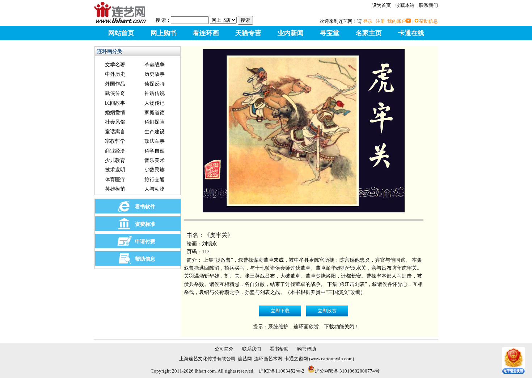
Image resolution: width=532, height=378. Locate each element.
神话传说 (154, 93)
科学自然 (154, 151)
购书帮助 (306, 349)
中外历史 (115, 74)
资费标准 (145, 224)
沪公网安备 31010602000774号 (347, 371)
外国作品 (115, 84)
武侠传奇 (115, 93)
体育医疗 (115, 179)
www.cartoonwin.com (331, 358)
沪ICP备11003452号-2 (281, 371)
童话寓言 (115, 131)
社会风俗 (115, 122)
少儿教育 (115, 160)
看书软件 (145, 206)
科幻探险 (154, 122)
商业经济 (115, 151)
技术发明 (115, 170)
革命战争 (154, 64)
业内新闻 (291, 33)
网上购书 (164, 33)
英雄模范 (115, 189)
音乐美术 (154, 160)
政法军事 (154, 141)
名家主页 (369, 33)
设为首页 (381, 5)
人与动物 (154, 189)
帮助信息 (428, 21)
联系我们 (428, 5)
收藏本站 (405, 5)
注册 (380, 21)
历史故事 (154, 74)
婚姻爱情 (115, 112)
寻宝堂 (329, 33)
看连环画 (206, 33)
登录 (367, 21)
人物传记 (154, 103)
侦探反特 (154, 84)
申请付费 (145, 241)
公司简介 (224, 349)
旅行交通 (154, 179)
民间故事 (115, 103)
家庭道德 (154, 112)
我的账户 (396, 21)
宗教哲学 (115, 141)
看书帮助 (279, 349)
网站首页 (121, 33)
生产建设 (154, 131)
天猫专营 (248, 33)
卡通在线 (411, 33)
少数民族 (154, 170)
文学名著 (115, 64)
